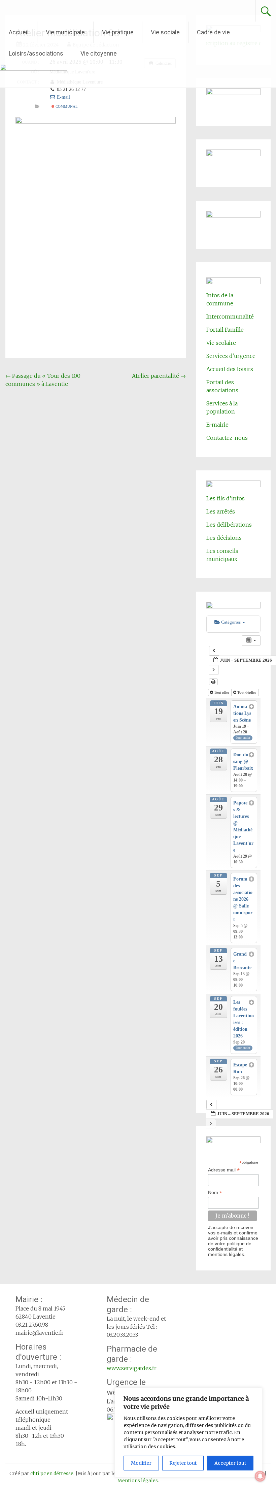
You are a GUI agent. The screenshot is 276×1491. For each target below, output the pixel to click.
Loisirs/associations (36, 53)
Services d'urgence (230, 356)
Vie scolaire (221, 342)
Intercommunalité (230, 316)
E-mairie (217, 424)
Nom (215, 1192)
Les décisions (224, 537)
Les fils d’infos (225, 498)
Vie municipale (65, 32)
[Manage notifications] (260, 1476)
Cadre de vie (213, 32)
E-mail (63, 97)
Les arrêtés (220, 511)
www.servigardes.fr (132, 1368)
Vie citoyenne (98, 53)
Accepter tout (230, 1463)
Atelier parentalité (159, 375)
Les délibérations (229, 524)
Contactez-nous (227, 437)
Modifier (141, 1463)
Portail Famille (225, 329)
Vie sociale (165, 32)
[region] (188, 1433)
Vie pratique (118, 32)
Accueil (19, 32)
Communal (66, 106)
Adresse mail (224, 1170)
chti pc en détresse (51, 1473)
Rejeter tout (183, 1463)
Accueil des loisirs (229, 369)
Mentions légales (137, 1481)
